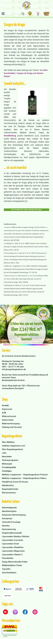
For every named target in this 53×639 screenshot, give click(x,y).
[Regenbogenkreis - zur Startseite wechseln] (26, 5)
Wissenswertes (9, 492)
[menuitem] (3, 13)
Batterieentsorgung (11, 423)
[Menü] (3, 13)
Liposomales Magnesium (13, 551)
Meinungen (7, 464)
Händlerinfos (8, 485)
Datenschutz (8, 420)
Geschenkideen (9, 572)
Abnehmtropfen (9, 511)
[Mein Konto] (38, 14)
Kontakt (5, 405)
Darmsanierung (9, 529)
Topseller (6, 569)
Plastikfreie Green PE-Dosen (15, 482)
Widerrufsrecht (9, 416)
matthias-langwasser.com (13, 446)
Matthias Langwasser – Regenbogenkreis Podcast (25, 474)
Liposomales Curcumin (12, 540)
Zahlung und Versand (11, 427)
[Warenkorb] (46, 14)
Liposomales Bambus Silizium (15, 536)
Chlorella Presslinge (11, 522)
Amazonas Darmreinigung (14, 515)
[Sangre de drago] (26, 209)
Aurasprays (7, 518)
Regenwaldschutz (10, 489)
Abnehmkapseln (9, 507)
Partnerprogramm (10, 460)
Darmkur (6, 526)
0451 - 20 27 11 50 (11, 367)
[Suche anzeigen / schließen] (23, 14)
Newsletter (7, 456)
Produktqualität (9, 467)
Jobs (4, 453)
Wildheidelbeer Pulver (12, 565)
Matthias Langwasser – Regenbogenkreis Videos (24, 478)
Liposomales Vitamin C (12, 554)
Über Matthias (8, 442)
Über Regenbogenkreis (12, 449)
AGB (4, 413)
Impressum (7, 409)
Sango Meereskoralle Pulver (15, 562)
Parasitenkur (8, 558)
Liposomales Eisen (10, 544)
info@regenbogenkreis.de (14, 369)
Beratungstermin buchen (13, 380)
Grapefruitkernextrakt (12, 533)
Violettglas (7, 471)
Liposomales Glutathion (12, 547)
